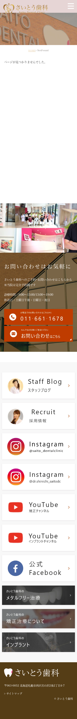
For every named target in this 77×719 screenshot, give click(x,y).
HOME (32, 51)
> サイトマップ (13, 693)
